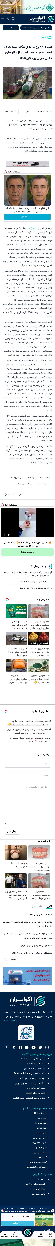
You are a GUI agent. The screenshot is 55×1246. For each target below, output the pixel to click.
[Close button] (52, 1210)
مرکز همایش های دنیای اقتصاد (32, 1078)
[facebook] (20, 1048)
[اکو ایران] (42, 19)
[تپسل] (5, 171)
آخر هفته (43, 1157)
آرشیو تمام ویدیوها (38, 1162)
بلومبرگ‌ (33, 228)
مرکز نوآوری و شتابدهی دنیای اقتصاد (29, 1098)
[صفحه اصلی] (27, 1232)
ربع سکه (19, 28)
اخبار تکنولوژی (40, 1152)
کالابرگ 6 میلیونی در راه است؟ (38, 914)
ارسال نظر (12, 831)
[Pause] (4, 535)
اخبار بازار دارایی (40, 1137)
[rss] (7, 1048)
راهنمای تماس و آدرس (35, 1184)
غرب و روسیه (44, 484)
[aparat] (14, 1048)
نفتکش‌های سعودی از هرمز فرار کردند (35, 945)
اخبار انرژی (42, 1132)
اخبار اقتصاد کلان (39, 1113)
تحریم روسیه (17, 477)
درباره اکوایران (39, 1189)
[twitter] (40, 1048)
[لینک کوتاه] (19, 494)
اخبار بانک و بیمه (39, 1142)
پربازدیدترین (37, 906)
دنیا (44, 37)
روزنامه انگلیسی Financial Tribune (30, 1073)
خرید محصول (27, 216)
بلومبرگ (31, 477)
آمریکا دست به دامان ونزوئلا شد (34, 588)
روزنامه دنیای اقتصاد (36, 1063)
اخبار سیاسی (41, 1147)
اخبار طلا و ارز (41, 1123)
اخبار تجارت (42, 1128)
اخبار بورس (42, 1118)
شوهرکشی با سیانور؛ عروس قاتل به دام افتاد (32, 953)
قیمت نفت (45, 477)
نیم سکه (47, 28)
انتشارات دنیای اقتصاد (36, 1093)
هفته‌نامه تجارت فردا (36, 1088)
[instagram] (47, 1048)
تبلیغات (42, 1179)
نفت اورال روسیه (25, 484)
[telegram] (26, 1048)
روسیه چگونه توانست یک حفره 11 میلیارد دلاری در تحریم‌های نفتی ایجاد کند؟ (26, 574)
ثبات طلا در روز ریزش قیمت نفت (34, 581)
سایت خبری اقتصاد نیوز (35, 1068)
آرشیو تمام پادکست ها (37, 1167)
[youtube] (33, 1048)
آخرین (49, 906)
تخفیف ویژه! (27, 552)
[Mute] (9, 535)
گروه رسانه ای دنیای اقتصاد (33, 1058)
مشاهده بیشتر (11, 959)
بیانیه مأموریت (39, 1194)
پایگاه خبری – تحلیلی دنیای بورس (30, 1083)
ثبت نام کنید (18, 1223)
